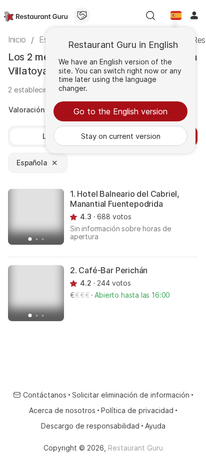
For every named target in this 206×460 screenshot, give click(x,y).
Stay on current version (120, 136)
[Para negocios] (82, 15)
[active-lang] (176, 15)
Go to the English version (121, 111)
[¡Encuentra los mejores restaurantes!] (36, 15)
